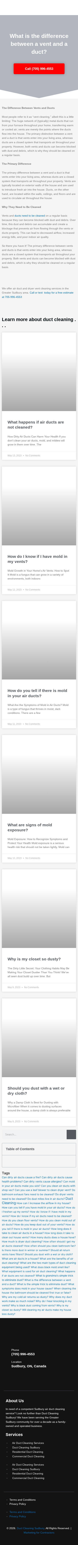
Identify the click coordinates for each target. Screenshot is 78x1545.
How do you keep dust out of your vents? (39, 1224)
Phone (15, 1349)
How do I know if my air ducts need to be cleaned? (41, 1216)
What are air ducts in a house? (20, 1258)
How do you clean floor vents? (20, 1220)
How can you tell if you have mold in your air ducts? (33, 1207)
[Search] (71, 1134)
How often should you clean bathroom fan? (50, 1245)
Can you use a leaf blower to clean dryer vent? (43, 1189)
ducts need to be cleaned (30, 215)
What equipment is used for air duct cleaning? (29, 1271)
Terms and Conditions (22, 1499)
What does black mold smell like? (50, 1267)
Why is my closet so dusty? (34, 959)
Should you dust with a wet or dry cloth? (49, 1254)
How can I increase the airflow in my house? (44, 1203)
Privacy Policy (17, 1503)
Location (16, 1361)
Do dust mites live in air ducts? (46, 1198)
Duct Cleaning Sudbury (30, 1528)
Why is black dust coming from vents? (33, 1305)
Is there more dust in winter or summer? (26, 1250)
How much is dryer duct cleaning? (22, 1241)
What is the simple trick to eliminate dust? (42, 1284)
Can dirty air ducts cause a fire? (21, 1177)
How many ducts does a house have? (53, 1237)
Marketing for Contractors (39, 1532)
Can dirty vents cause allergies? (42, 1181)
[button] (71, 1149)
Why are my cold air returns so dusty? (25, 1296)
